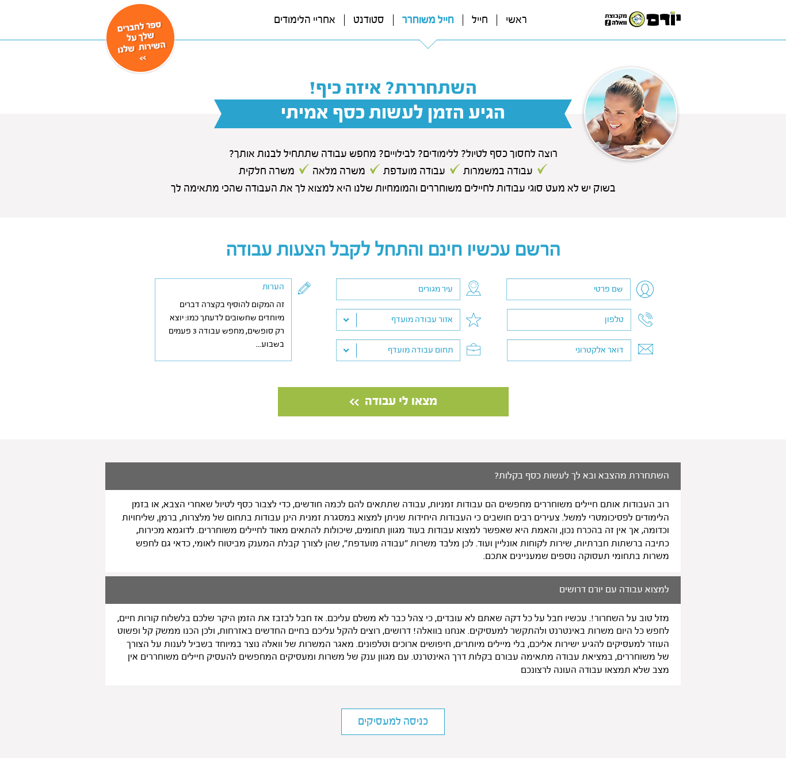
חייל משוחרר (428, 20)
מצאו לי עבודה (401, 401)
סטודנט (368, 20)
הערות (273, 287)
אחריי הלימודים (304, 20)
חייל (480, 20)
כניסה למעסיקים (393, 722)
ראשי (516, 20)
